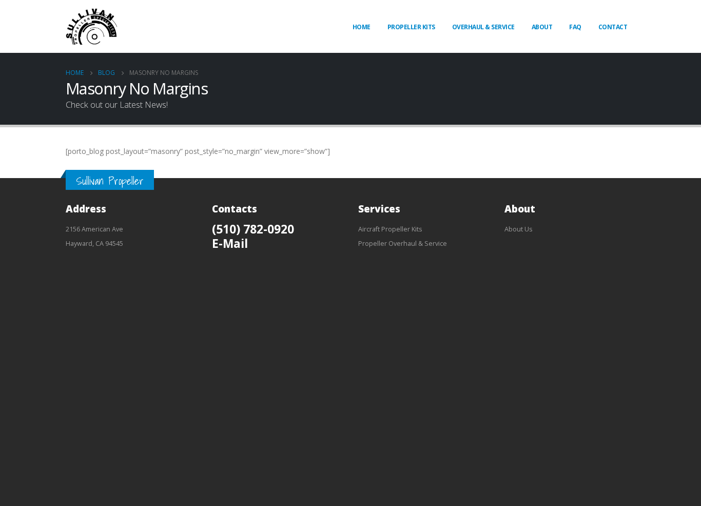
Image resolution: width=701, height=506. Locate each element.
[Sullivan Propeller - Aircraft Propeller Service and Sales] (91, 26)
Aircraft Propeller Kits (390, 229)
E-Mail (230, 243)
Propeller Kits (411, 27)
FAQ (575, 27)
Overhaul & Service (483, 27)
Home (362, 27)
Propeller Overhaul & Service (402, 243)
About (542, 27)
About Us (518, 229)
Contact (613, 27)
